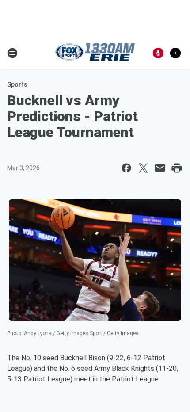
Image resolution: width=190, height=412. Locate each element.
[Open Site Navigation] (12, 53)
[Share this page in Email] (160, 168)
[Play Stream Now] (175, 53)
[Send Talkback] (158, 53)
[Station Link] (95, 52)
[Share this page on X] (143, 168)
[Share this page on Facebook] (126, 168)
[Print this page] (177, 168)
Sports (17, 84)
